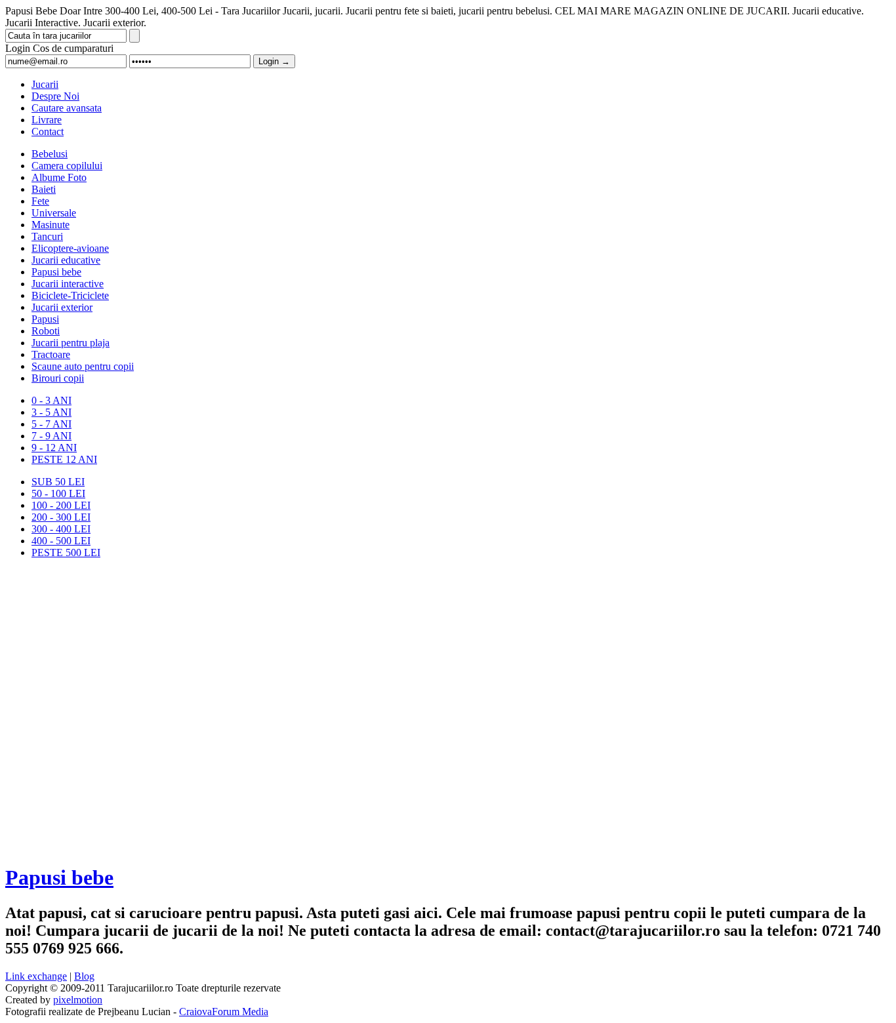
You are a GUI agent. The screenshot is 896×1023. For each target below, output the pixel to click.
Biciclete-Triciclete (70, 295)
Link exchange (36, 976)
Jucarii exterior (61, 307)
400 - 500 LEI (61, 540)
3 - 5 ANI (51, 412)
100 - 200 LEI (61, 505)
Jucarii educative (65, 260)
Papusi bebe (56, 271)
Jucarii (44, 84)
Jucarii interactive (67, 283)
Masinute (50, 224)
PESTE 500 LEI (65, 552)
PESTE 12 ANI (64, 459)
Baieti (43, 189)
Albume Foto (59, 177)
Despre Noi (55, 96)
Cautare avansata (66, 107)
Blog (84, 976)
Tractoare (50, 354)
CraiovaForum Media (223, 1011)
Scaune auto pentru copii (82, 366)
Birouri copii (57, 378)
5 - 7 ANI (51, 424)
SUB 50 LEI (58, 481)
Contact (47, 131)
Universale (53, 212)
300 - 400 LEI (61, 528)
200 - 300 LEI (61, 517)
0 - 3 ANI (51, 400)
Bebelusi (49, 153)
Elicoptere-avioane (70, 248)
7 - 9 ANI (51, 435)
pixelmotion (77, 999)
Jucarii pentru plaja (70, 342)
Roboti (45, 330)
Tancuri (47, 236)
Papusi (45, 319)
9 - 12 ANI (54, 447)
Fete (40, 201)
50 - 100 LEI (58, 493)
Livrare (46, 119)
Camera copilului (66, 165)
